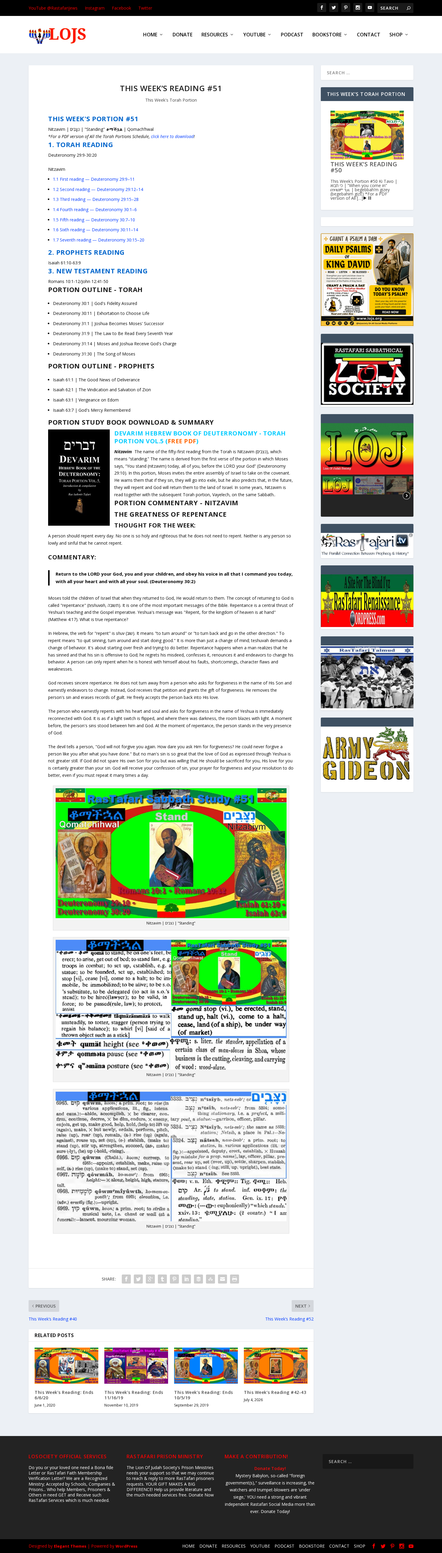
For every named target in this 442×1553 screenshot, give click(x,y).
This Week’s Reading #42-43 (275, 1392)
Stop (369, 198)
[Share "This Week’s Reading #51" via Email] (222, 1279)
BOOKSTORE (327, 35)
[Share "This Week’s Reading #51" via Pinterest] (174, 1279)
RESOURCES (214, 35)
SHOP (396, 35)
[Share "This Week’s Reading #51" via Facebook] (126, 1279)
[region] (367, 470)
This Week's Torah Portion (171, 100)
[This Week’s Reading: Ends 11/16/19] (136, 1365)
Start (365, 198)
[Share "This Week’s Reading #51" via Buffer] (198, 1279)
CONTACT (368, 35)
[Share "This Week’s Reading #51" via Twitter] (138, 1279)
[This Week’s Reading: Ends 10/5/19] (206, 1365)
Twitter (145, 8)
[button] (330, 449)
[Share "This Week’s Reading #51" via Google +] (150, 1279)
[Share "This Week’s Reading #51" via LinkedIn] (186, 1279)
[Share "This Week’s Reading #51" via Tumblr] (162, 1279)
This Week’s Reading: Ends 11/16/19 (133, 1395)
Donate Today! (270, 1468)
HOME (150, 35)
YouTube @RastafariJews (53, 8)
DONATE (182, 35)
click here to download (172, 136)
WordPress (126, 1546)
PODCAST (292, 35)
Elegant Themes (70, 1546)
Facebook (121, 8)
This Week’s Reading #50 (363, 167)
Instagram (95, 8)
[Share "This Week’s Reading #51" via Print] (235, 1279)
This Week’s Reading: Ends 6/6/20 (64, 1395)
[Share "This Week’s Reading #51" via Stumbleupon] (210, 1279)
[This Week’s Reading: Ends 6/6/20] (66, 1365)
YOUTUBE (254, 35)
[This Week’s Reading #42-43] (276, 1365)
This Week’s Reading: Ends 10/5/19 (203, 1395)
